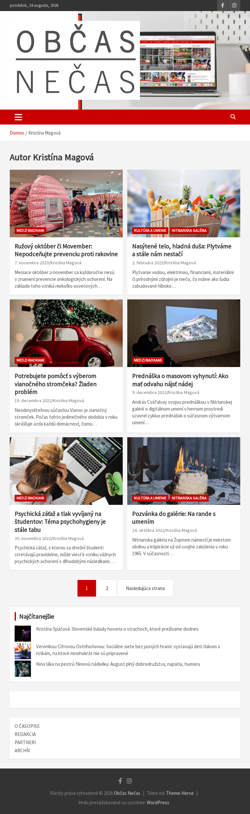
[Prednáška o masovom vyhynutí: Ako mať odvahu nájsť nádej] (184, 333)
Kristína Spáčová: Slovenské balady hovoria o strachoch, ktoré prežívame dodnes (117, 629)
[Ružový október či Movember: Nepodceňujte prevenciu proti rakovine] (66, 203)
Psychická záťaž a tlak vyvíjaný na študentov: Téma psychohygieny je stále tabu (60, 521)
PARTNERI (25, 742)
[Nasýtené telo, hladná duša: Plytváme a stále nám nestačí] (184, 203)
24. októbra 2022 (148, 530)
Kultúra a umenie (150, 230)
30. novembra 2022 (33, 538)
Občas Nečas (127, 793)
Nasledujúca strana (145, 588)
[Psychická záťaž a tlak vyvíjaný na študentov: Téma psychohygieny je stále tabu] (66, 471)
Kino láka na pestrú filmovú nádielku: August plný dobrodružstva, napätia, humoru (118, 664)
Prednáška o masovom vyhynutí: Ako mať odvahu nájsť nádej (180, 380)
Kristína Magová (65, 263)
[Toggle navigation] (18, 117)
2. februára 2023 (147, 263)
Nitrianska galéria (189, 230)
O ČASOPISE (27, 726)
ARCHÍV (22, 750)
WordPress (158, 802)
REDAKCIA (25, 734)
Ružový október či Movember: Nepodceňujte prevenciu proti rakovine (66, 250)
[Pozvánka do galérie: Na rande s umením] (184, 471)
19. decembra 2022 (33, 400)
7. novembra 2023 (32, 263)
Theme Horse (180, 793)
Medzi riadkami (30, 230)
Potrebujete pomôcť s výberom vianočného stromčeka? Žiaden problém (56, 384)
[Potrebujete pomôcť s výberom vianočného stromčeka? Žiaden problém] (66, 333)
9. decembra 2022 (149, 392)
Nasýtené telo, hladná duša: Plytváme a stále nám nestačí (181, 250)
